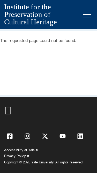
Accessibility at (21, 150)
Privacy (16, 156)
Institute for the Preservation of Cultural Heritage (30, 14)
